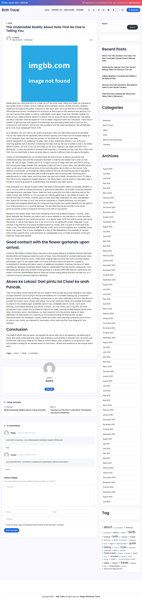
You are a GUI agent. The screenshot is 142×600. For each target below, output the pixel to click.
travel (124, 562)
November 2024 (109, 270)
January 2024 (108, 318)
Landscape (107, 550)
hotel (123, 547)
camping (124, 537)
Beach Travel (108, 125)
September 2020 (109, 492)
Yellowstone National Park (113, 569)
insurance (132, 547)
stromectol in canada (29, 462)
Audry (17, 37)
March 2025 (107, 251)
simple (113, 559)
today (106, 563)
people (127, 553)
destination (107, 540)
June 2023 (107, 352)
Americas (129, 528)
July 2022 (106, 386)
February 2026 (108, 198)
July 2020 (106, 502)
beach (116, 532)
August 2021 (107, 439)
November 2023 (109, 328)
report (135, 553)
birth (131, 532)
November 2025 (109, 212)
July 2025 (106, 231)
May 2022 (106, 395)
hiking (107, 547)
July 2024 (106, 289)
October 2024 (108, 275)
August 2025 (107, 227)
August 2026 (107, 169)
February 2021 (108, 468)
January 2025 (108, 260)
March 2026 (107, 193)
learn (115, 550)
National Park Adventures (112, 140)
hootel (116, 547)
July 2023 (106, 347)
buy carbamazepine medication (36, 440)
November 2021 (109, 424)
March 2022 (107, 405)
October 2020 (108, 487)
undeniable (34, 353)
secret (123, 556)
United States (114, 566)
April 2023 (106, 362)
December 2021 (109, 420)
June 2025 (107, 236)
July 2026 (106, 174)
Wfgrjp (13, 433)
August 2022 (107, 381)
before (123, 532)
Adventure (107, 120)
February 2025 (108, 256)
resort (105, 556)
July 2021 (106, 444)
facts (105, 543)
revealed (114, 556)
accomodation (119, 527)
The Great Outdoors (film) (126, 559)
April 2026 (106, 188)
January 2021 (107, 473)
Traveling (106, 144)
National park (110, 553)
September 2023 (109, 338)
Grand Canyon (121, 543)
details (115, 540)
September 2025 (109, 222)
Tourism (115, 563)
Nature (120, 553)
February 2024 (108, 313)
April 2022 (106, 400)
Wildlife (124, 566)
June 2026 (107, 178)
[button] (116, 10)
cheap (132, 537)
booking (107, 537)
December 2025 (109, 207)
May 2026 (106, 183)
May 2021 (106, 453)
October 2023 (108, 333)
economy (124, 540)
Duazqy (13, 455)
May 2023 (106, 357)
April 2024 (106, 304)
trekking (133, 563)
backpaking (107, 532)
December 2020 (109, 477)
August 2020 (107, 497)
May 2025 (106, 241)
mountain (123, 550)
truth (105, 566)
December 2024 (109, 265)
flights (112, 543)
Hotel (105, 135)
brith (115, 536)
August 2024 (107, 284)
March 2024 (107, 309)
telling (24, 353)
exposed (132, 540)
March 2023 (107, 367)
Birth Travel (10, 10)
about (17, 353)
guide (132, 543)
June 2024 (107, 294)
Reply (8, 447)
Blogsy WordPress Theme (90, 596)
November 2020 (109, 482)
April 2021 (106, 458)
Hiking (105, 130)
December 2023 (109, 323)
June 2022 (107, 391)
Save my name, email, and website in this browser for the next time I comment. (35, 525)
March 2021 (107, 463)
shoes (130, 556)
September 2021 (109, 434)
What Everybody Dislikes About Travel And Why (25, 410)
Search (104, 24)
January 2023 (108, 376)
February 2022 (108, 410)
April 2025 (106, 246)
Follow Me (49, 389)
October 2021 (108, 429)
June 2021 (106, 448)
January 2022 (108, 415)
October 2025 (108, 217)
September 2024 (109, 280)
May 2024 (106, 299)
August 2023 (107, 342)
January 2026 (108, 203)
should (106, 559)
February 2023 (108, 371)
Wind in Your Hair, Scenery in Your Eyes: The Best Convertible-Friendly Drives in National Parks (119, 58)
